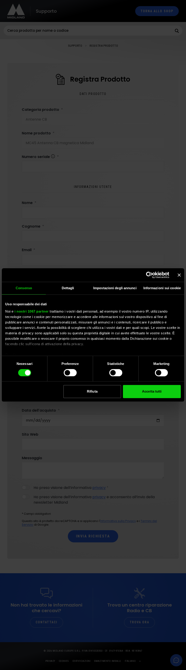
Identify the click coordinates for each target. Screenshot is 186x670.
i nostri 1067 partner (32, 311)
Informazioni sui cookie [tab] (162, 288)
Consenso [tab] (24, 288)
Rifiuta (92, 391)
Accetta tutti (152, 391)
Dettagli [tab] (68, 288)
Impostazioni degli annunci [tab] (115, 288)
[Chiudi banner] (179, 275)
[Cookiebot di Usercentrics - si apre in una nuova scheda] (149, 275)
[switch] (70, 372)
